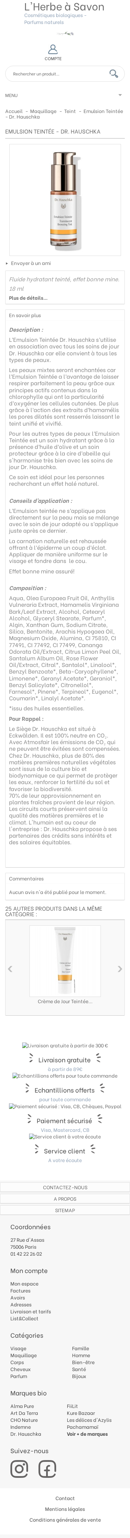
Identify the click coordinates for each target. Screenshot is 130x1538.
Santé (79, 1368)
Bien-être (83, 1362)
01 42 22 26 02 (26, 1253)
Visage (18, 1348)
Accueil (14, 110)
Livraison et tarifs (30, 1311)
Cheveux (20, 1368)
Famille (80, 1348)
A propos (65, 1198)
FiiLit (72, 1405)
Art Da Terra (24, 1412)
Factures (20, 1290)
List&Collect (24, 1318)
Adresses (21, 1304)
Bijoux (79, 1375)
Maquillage (23, 1355)
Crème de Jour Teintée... (65, 1001)
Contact (65, 1497)
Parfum (18, 1375)
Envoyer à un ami (31, 262)
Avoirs (17, 1297)
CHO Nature (24, 1419)
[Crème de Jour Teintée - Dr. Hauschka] (65, 961)
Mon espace (24, 1283)
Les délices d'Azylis (89, 1419)
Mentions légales (65, 1508)
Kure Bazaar (81, 1412)
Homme (81, 1355)
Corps (17, 1362)
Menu (11, 94)
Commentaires (26, 878)
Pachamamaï (82, 1426)
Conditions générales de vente (65, 1519)
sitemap (65, 1210)
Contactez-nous (65, 1187)
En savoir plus (25, 315)
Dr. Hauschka (25, 1433)
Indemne (20, 1426)
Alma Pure (22, 1405)
